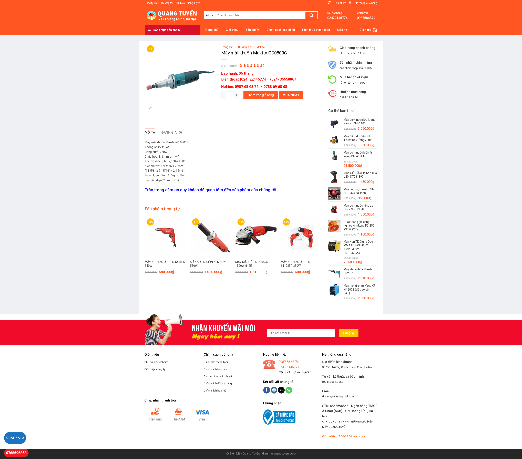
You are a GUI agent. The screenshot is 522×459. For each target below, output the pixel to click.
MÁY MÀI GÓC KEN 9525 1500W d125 (251, 264)
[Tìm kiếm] (311, 15)
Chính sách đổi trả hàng (218, 383)
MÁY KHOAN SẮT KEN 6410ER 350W (165, 264)
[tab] (150, 132)
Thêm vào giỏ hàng (260, 95)
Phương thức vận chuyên (218, 376)
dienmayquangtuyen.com (279, 453)
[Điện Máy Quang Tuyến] (171, 15)
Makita (261, 47)
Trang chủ (227, 47)
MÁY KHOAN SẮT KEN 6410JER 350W (295, 264)
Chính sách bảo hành (216, 369)
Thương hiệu (245, 47)
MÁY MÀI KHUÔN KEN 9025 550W (208, 264)
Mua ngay (291, 95)
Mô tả (150, 132)
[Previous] (145, 249)
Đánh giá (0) (171, 132)
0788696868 (16, 453)
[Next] (322, 249)
